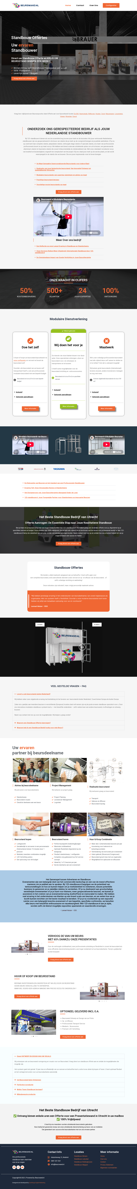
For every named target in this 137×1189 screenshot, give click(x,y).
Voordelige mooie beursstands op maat (51, 185)
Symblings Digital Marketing (37, 1182)
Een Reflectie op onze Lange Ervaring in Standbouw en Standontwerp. (63, 246)
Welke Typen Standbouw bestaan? (30, 1089)
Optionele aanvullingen (24, 397)
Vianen (62, 116)
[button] (68, 163)
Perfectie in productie (25, 1085)
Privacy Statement (106, 1165)
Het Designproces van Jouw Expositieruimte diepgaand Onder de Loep (51, 493)
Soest (75, 116)
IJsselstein (119, 114)
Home (68, 5)
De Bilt (76, 114)
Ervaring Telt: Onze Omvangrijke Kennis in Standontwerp (45, 488)
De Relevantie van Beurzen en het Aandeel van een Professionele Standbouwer (54, 483)
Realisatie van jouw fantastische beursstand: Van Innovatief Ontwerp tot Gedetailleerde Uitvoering (63, 169)
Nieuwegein (110, 114)
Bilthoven (91, 114)
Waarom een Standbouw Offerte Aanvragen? (34, 723)
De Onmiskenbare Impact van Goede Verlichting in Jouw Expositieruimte (64, 257)
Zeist (103, 114)
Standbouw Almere (80, 1156)
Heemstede (83, 114)
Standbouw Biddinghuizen (83, 1162)
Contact (80, 5)
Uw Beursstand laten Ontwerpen (29, 1080)
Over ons (103, 1159)
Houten (97, 114)
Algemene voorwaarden (108, 1168)
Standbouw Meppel (81, 1165)
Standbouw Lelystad (81, 1159)
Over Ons (93, 5)
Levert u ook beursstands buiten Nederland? (33, 694)
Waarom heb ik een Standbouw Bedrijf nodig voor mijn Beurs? (40, 728)
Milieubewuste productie (26, 1094)
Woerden (68, 116)
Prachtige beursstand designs (48, 180)
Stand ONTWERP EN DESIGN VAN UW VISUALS (34, 1056)
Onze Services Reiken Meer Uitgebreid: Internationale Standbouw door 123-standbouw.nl (64, 252)
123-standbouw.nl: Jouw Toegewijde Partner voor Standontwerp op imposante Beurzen (57, 497)
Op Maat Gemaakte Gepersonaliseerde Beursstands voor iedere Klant (63, 164)
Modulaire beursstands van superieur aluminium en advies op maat (62, 175)
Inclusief (19, 392)
